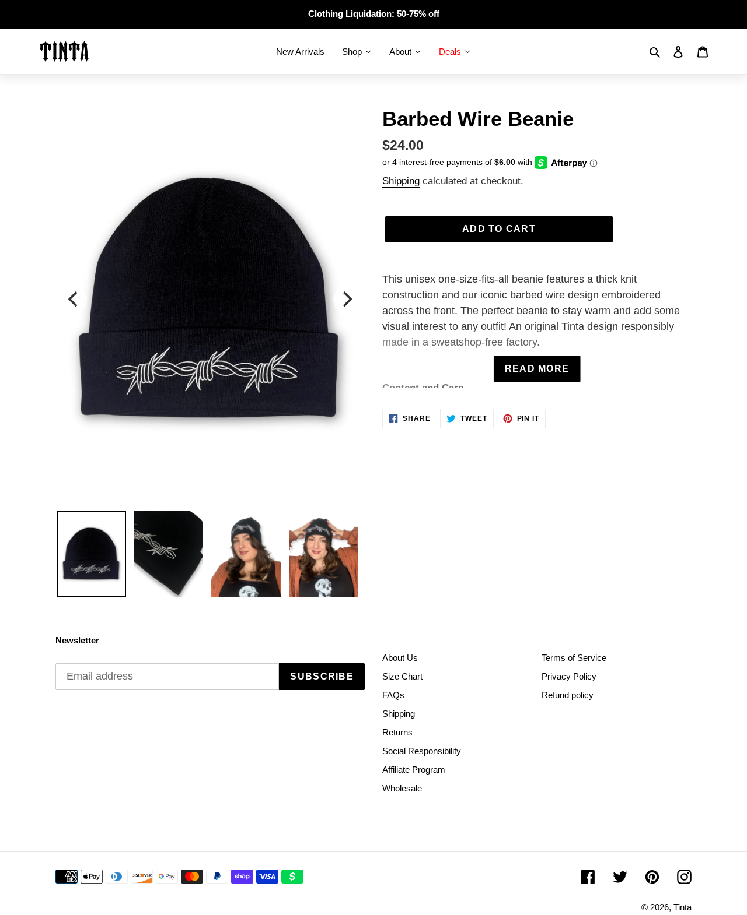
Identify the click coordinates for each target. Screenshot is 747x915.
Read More (537, 369)
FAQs (393, 695)
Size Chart (402, 676)
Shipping (401, 180)
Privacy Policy (569, 676)
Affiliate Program (413, 770)
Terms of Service (574, 658)
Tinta (682, 907)
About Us (400, 658)
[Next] (346, 299)
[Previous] (74, 299)
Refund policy (568, 695)
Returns (397, 732)
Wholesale (402, 788)
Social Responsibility (421, 751)
